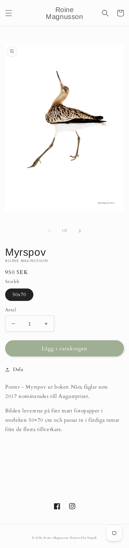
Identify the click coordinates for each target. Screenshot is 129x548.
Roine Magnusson (56, 538)
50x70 (19, 294)
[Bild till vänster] (49, 230)
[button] (8, 13)
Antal (10, 310)
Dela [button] (18, 369)
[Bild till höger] (79, 230)
